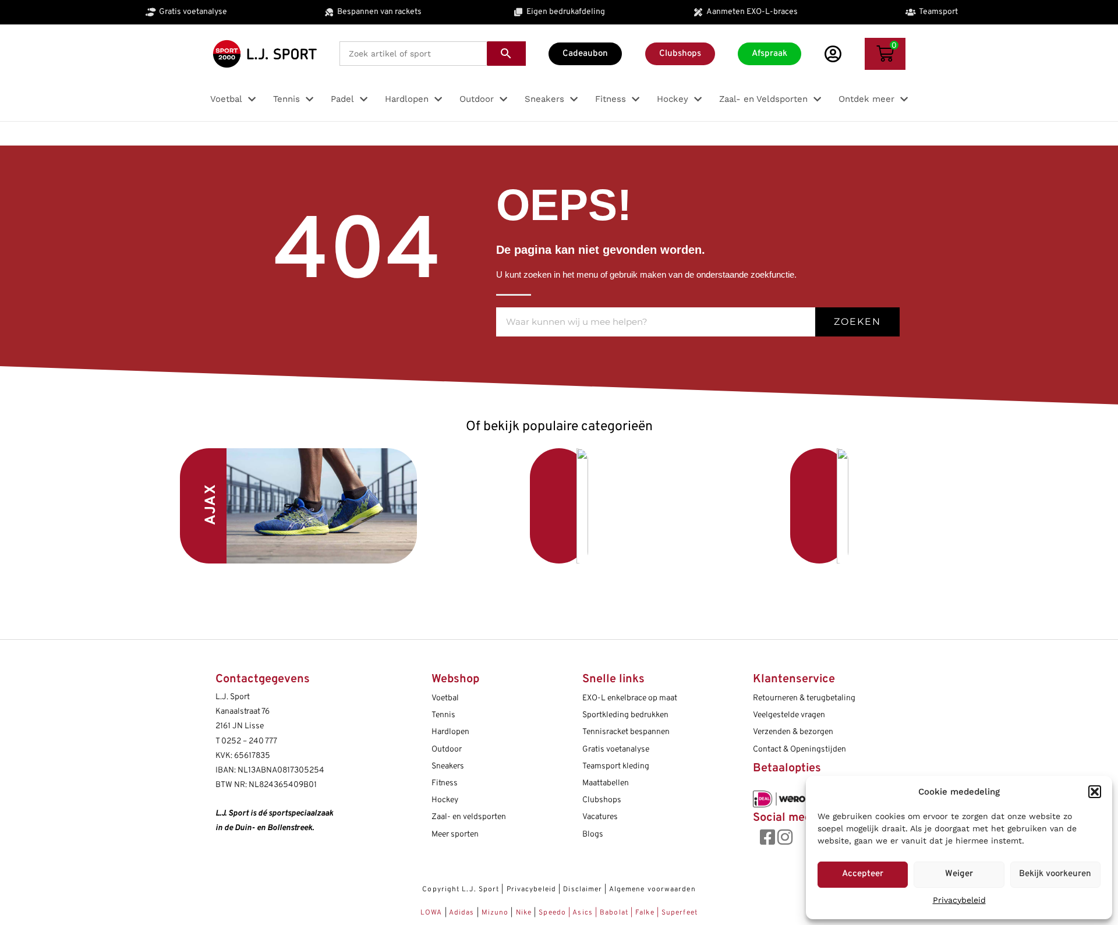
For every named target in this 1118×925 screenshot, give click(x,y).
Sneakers (447, 766)
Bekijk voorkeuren (1055, 874)
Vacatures (600, 817)
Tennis (443, 715)
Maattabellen (605, 783)
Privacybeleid (959, 900)
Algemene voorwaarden (652, 889)
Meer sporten (455, 834)
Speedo (552, 912)
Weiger (959, 874)
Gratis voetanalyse (615, 749)
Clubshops (601, 800)
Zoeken (857, 321)
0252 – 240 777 (249, 741)
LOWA (432, 912)
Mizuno (496, 912)
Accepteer (862, 874)
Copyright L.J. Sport (460, 889)
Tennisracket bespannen (626, 732)
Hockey (444, 800)
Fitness (444, 783)
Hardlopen (450, 732)
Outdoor (446, 749)
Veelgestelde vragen (789, 715)
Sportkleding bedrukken (625, 715)
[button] (1095, 792)
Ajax (211, 504)
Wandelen (733, 506)
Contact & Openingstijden (799, 749)
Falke (644, 912)
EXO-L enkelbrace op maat (629, 698)
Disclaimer (582, 889)
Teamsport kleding (615, 766)
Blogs (592, 834)
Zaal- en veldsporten (468, 817)
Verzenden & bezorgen (793, 732)
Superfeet (679, 912)
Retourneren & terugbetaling (804, 698)
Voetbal (474, 502)
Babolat (614, 912)
